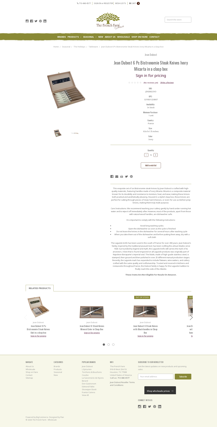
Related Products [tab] (40, 288)
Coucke (85, 375)
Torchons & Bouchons (92, 372)
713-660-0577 (85, 3)
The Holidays (79, 46)
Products (73, 36)
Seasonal (89, 36)
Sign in (97, 3)
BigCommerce (42, 417)
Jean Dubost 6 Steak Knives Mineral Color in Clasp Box (92, 327)
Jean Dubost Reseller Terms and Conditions (122, 384)
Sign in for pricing (151, 75)
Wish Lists (120, 3)
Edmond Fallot (88, 386)
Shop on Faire (140, 36)
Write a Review (167, 82)
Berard (85, 380)
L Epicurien (87, 369)
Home (56, 46)
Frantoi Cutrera (88, 392)
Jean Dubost (87, 366)
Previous (26, 317)
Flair (62, 417)
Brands (61, 36)
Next (191, 317)
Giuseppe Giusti (89, 389)
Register (108, 3)
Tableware (93, 46)
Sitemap (29, 378)
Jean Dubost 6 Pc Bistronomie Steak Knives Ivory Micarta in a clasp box (132, 46)
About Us (110, 36)
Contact (154, 36)
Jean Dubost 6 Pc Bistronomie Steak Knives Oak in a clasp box (38, 329)
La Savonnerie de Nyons (93, 378)
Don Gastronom (89, 383)
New (100, 36)
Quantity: (151, 150)
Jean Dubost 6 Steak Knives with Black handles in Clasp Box (145, 329)
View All (85, 395)
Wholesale (123, 36)
